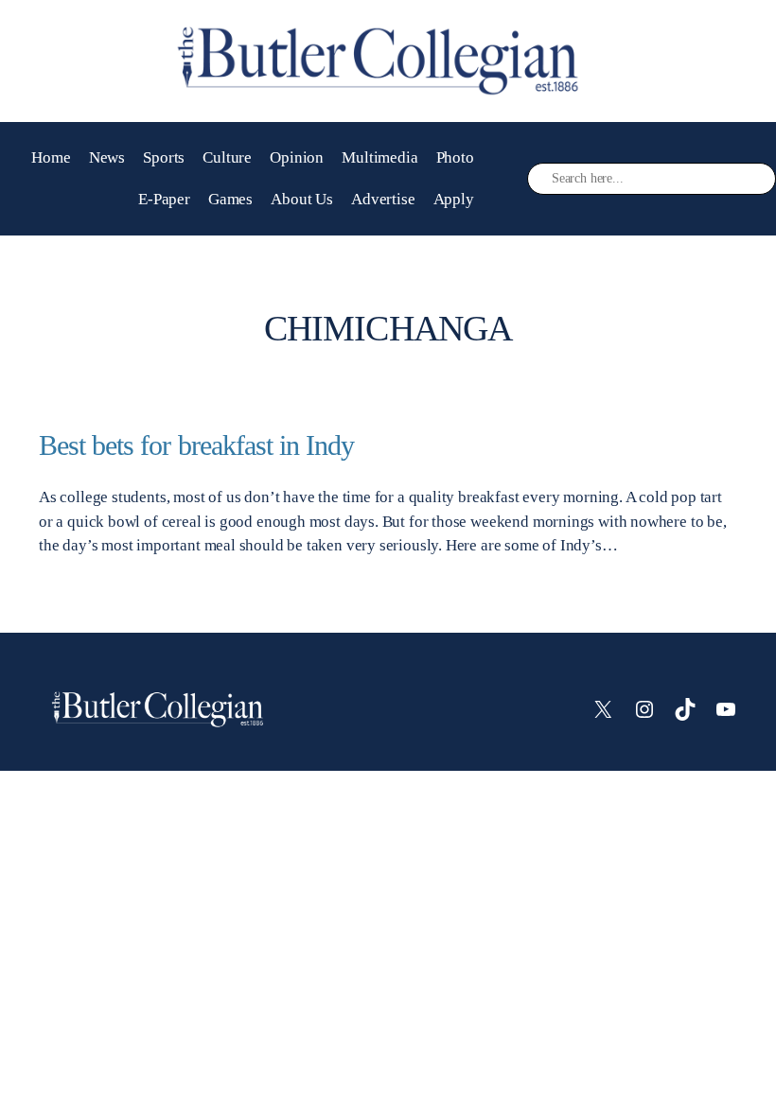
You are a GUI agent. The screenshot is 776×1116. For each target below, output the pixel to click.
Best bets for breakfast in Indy (196, 445)
